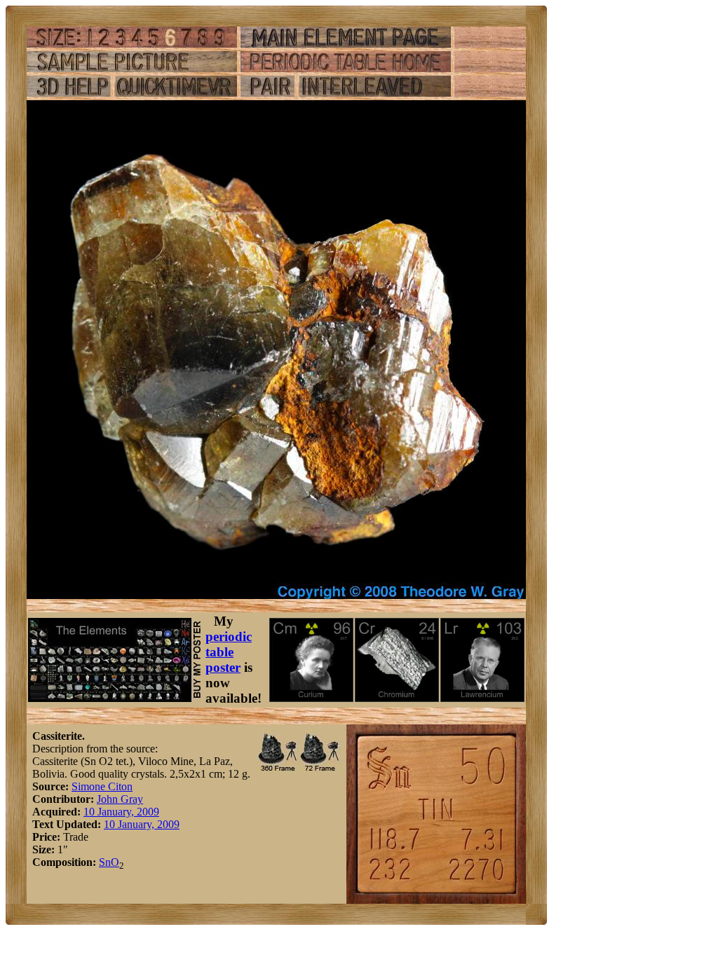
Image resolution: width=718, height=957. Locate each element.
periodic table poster (228, 652)
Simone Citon (102, 786)
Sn (105, 862)
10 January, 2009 (121, 812)
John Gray (120, 799)
